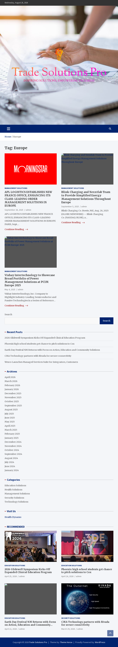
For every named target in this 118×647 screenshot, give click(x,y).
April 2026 (10, 377)
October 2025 (12, 401)
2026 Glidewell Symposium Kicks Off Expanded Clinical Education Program (45, 337)
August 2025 (11, 409)
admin (28, 209)
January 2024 (12, 470)
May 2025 (10, 421)
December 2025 (13, 393)
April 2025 (10, 425)
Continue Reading (15, 229)
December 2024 (13, 442)
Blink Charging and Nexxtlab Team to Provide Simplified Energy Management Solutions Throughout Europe (86, 197)
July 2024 (9, 462)
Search (8, 314)
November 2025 (13, 397)
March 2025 (11, 429)
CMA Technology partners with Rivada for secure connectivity (38, 355)
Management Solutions (16, 188)
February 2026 (12, 385)
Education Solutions (15, 485)
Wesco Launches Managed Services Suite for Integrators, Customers (41, 362)
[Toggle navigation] (8, 129)
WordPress (100, 642)
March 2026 (11, 381)
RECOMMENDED (16, 526)
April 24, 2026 (67, 576)
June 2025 (10, 417)
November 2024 (13, 446)
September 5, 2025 (70, 206)
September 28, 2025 (14, 209)
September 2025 (13, 405)
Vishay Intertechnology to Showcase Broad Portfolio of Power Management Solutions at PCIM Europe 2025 (30, 280)
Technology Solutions (16, 501)
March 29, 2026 (68, 629)
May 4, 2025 (10, 289)
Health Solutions (13, 489)
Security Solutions (14, 497)
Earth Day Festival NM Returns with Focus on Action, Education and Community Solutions (52, 350)
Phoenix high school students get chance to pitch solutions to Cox (39, 343)
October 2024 (12, 450)
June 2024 (10, 466)
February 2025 (12, 433)
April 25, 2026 (11, 576)
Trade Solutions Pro (38, 642)
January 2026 (12, 389)
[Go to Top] (110, 633)
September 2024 (13, 454)
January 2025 (12, 438)
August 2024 (11, 458)
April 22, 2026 (11, 629)
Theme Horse (66, 642)
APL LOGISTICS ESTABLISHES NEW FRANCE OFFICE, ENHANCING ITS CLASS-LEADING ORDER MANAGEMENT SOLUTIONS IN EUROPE (28, 198)
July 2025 (9, 413)
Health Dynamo (13, 517)
